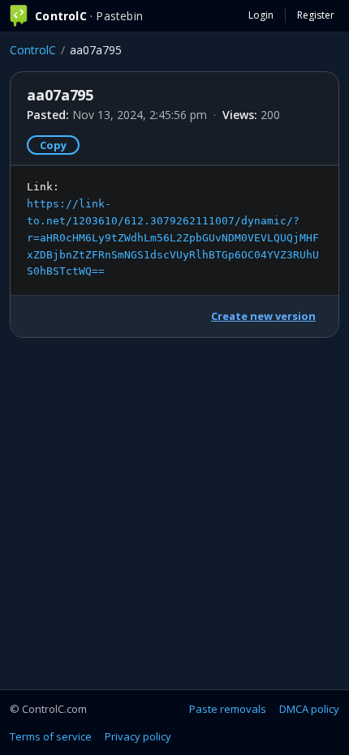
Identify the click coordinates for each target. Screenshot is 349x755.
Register (315, 15)
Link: (173, 229)
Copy (53, 145)
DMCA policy (309, 709)
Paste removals (227, 709)
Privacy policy (138, 736)
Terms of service (51, 736)
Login (261, 15)
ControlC (33, 50)
